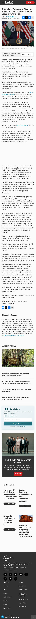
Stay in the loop (18, 424)
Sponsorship (22, 586)
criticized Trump (22, 125)
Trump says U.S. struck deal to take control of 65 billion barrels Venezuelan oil (10, 494)
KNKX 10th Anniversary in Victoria (18, 461)
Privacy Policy (23, 426)
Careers (21, 582)
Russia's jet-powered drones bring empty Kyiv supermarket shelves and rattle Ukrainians (25, 530)
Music (7, 416)
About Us (6, 582)
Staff (4, 589)
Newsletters (6, 608)
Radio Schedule (7, 597)
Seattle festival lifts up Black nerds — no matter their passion (17, 390)
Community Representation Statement (23, 595)
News (15, 416)
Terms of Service (23, 599)
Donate (30, 2)
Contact (5, 586)
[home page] (9, 3)
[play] (3, 617)
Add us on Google (27, 54)
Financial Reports (23, 589)
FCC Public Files (23, 606)
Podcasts (6, 604)
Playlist (5, 600)
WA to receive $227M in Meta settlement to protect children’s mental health (15, 398)
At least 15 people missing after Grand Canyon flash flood (9, 520)
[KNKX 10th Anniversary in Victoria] (18, 444)
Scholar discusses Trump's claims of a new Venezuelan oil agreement (25, 495)
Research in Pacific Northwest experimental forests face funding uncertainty (15, 375)
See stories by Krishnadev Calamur (13, 336)
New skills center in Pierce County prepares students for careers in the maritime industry (16, 382)
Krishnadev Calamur (11, 17)
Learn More (18, 473)
